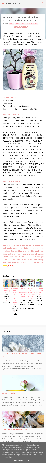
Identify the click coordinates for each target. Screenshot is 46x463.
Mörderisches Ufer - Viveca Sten (39, 291)
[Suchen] (43, 3)
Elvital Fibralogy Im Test (6, 291)
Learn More (19, 461)
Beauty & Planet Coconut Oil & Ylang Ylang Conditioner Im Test (14, 296)
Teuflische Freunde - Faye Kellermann (23, 293)
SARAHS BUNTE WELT (14, 3)
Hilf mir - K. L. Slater (9, 393)
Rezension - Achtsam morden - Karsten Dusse (31, 293)
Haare (11, 23)
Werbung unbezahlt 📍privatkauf (26, 23)
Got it (30, 461)
